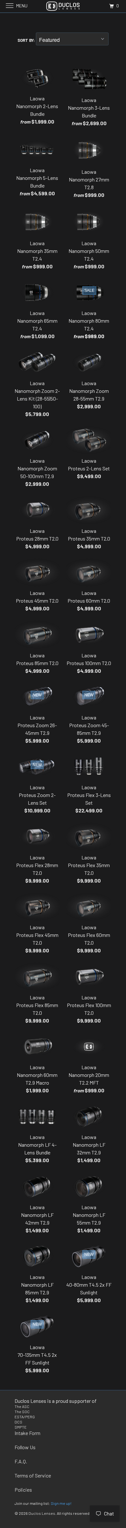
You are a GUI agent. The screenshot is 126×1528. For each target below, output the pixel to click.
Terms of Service (33, 1475)
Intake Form (27, 1433)
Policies (23, 1489)
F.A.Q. (21, 1461)
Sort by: (26, 40)
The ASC (22, 1406)
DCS (18, 1422)
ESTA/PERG (25, 1416)
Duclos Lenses (41, 1513)
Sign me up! (61, 1503)
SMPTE (20, 1427)
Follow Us (25, 1447)
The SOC (22, 1411)
